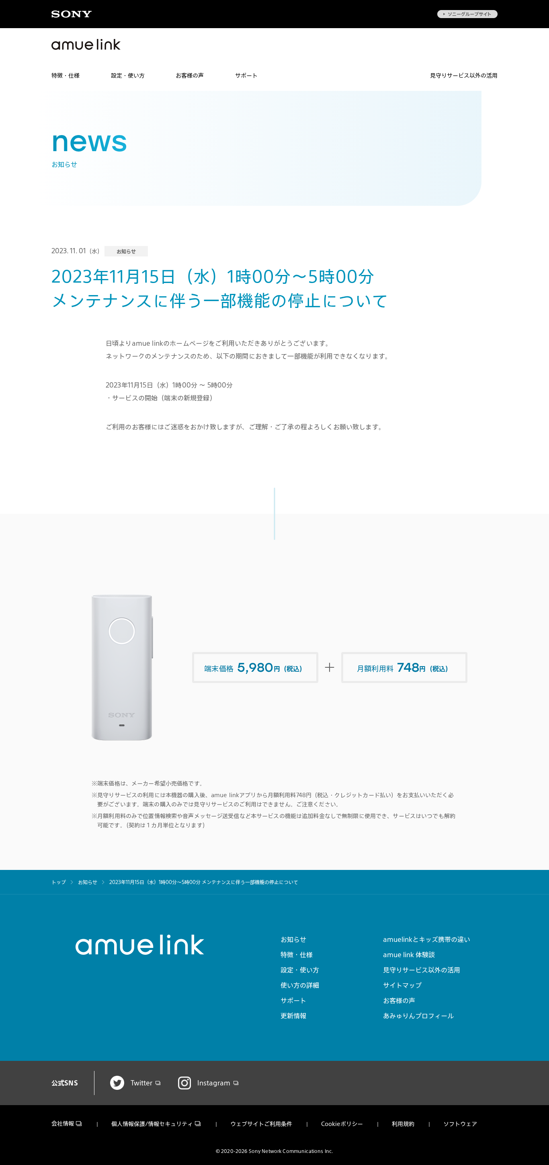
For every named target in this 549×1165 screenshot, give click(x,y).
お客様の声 (190, 75)
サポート (246, 75)
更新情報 (293, 1016)
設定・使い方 (128, 75)
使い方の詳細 (300, 985)
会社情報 (62, 1124)
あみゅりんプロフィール (418, 1016)
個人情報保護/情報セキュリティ (152, 1124)
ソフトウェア (460, 1124)
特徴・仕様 (65, 75)
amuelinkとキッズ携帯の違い (426, 939)
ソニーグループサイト (467, 14)
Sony (71, 14)
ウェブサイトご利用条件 (261, 1124)
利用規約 (403, 1124)
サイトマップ (402, 985)
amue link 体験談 (409, 955)
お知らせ (293, 939)
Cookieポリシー (342, 1124)
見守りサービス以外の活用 (464, 75)
